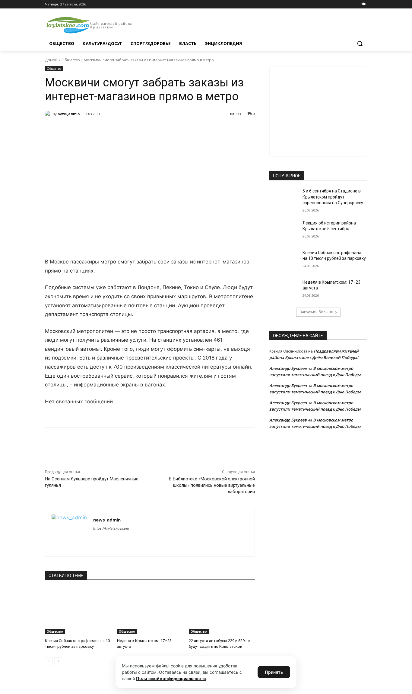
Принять (274, 672)
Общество (71, 60)
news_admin (69, 113)
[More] (156, 129)
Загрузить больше (316, 312)
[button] (360, 43)
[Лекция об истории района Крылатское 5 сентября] (284, 230)
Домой (51, 60)
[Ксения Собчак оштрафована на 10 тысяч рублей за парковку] (78, 611)
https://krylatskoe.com (111, 528)
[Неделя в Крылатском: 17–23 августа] (150, 611)
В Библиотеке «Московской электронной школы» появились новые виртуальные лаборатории (212, 485)
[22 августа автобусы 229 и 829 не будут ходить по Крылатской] (222, 611)
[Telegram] (114, 129)
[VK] (100, 129)
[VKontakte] (363, 4)
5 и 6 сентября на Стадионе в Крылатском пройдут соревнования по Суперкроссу (333, 197)
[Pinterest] (142, 129)
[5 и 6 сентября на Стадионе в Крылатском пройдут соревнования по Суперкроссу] (284, 198)
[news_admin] (49, 114)
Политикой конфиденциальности (171, 678)
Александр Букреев (288, 368)
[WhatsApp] (128, 129)
